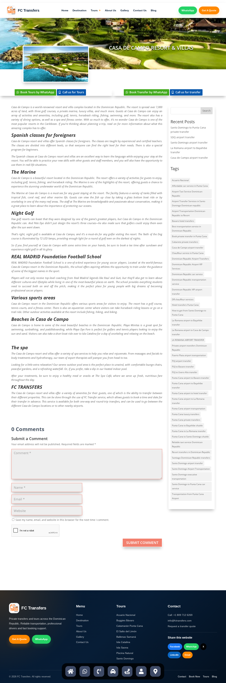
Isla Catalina (123, 642)
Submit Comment (142, 542)
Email (187, 655)
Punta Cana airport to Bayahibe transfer (187, 385)
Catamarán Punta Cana (129, 625)
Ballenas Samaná (126, 636)
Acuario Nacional (180, 180)
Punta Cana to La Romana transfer (189, 431)
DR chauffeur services (183, 299)
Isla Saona (122, 647)
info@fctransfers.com (180, 620)
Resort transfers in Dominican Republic (191, 452)
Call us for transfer (188, 92)
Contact (182, 676)
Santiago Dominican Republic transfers (191, 457)
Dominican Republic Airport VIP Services (187, 266)
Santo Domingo (125, 658)
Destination (80, 10)
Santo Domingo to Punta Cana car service (188, 486)
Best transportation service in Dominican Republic (186, 228)
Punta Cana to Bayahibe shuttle (187, 425)
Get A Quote (209, 10)
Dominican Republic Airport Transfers (190, 258)
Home (64, 10)
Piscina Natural (124, 653)
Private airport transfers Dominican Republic (189, 347)
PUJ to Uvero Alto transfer (184, 372)
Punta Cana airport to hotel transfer (189, 393)
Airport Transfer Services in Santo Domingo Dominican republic (188, 203)
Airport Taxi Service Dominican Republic (187, 193)
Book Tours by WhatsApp (37, 92)
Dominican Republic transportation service (189, 281)
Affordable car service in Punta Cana (190, 185)
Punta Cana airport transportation (188, 408)
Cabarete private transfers (185, 241)
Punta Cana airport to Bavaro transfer (190, 377)
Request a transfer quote (182, 626)
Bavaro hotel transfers (183, 220)
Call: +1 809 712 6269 (180, 615)
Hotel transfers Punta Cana (185, 304)
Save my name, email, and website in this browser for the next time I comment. (62, 520)
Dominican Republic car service (187, 274)
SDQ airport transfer (183, 137)
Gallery (124, 10)
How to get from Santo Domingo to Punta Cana (189, 312)
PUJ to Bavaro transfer (183, 366)
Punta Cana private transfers (186, 419)
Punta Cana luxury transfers (185, 414)
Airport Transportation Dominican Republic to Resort (188, 213)
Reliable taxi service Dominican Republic (187, 444)
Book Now (194, 676)
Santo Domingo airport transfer (189, 142)
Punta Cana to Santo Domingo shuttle (190, 436)
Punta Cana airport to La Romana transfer (188, 401)
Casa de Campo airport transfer (189, 157)
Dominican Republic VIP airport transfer (187, 291)
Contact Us (140, 10)
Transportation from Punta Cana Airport (188, 496)
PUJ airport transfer (181, 360)
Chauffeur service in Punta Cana (188, 253)
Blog (153, 10)
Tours (96, 10)
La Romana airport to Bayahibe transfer (187, 322)
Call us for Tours (73, 92)
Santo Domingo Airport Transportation (191, 468)
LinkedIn (174, 655)
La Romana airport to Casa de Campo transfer (190, 332)
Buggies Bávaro (125, 620)
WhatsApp (188, 10)
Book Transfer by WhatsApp (148, 92)
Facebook (175, 646)
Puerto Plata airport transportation (189, 355)
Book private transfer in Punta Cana (189, 236)
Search (207, 110)
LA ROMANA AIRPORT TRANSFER (188, 340)
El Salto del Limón (126, 631)
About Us (110, 10)
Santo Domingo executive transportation (184, 476)
